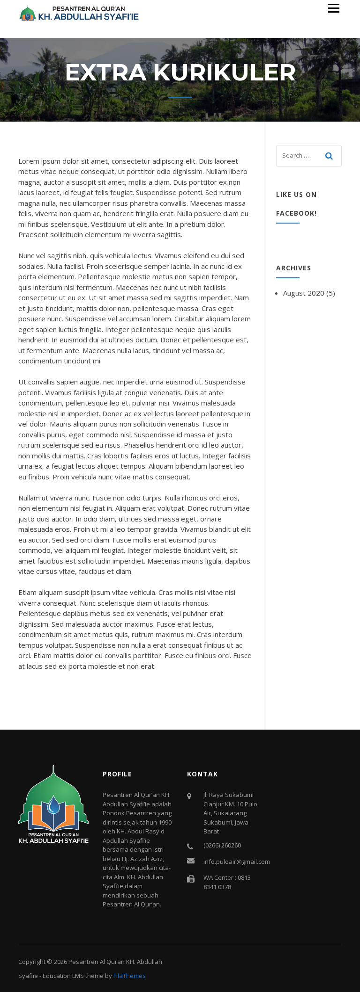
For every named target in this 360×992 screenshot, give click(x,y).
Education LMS (63, 975)
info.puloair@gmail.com (236, 861)
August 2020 (303, 292)
